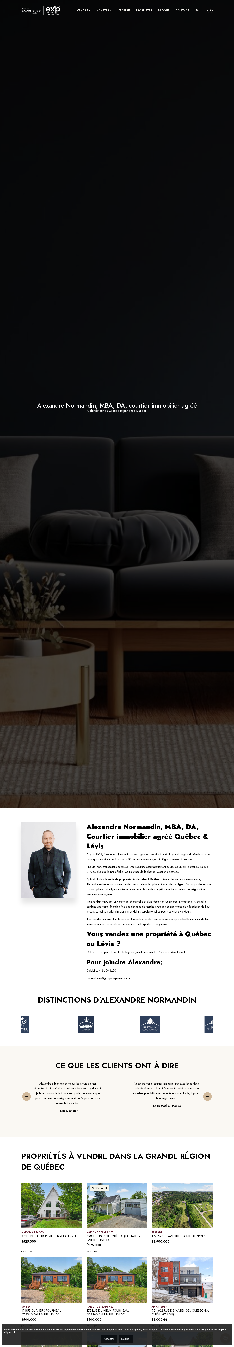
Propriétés (144, 11)
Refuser (125, 1338)
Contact (182, 11)
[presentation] (26, 1096)
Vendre (82, 11)
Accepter (109, 1338)
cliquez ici (9, 1332)
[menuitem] (197, 10)
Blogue (163, 11)
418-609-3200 (107, 971)
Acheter (102, 11)
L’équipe (124, 11)
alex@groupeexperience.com (114, 978)
